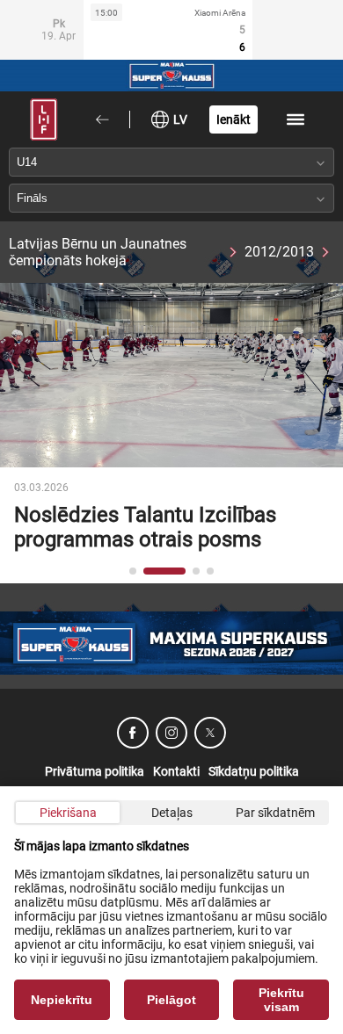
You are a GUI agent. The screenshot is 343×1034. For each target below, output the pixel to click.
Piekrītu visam (281, 1000)
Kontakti (176, 771)
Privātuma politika (94, 771)
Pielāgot (171, 1000)
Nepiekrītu (61, 1000)
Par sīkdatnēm (275, 813)
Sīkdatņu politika (253, 771)
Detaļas (172, 813)
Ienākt (233, 119)
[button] (132, 571)
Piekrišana (68, 813)
